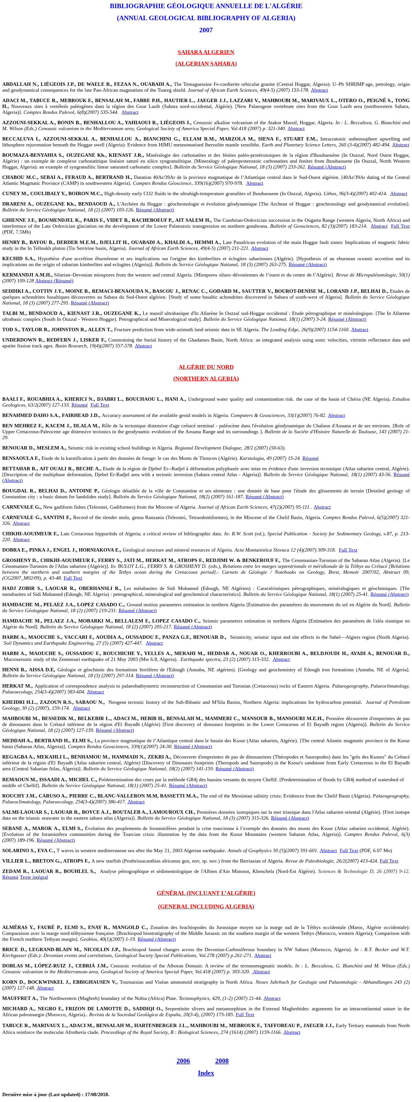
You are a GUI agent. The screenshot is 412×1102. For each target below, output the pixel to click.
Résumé (79, 405)
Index (206, 1072)
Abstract (319, 90)
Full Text (400, 226)
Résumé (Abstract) (327, 167)
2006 (183, 1060)
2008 (222, 1060)
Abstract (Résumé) (54, 280)
